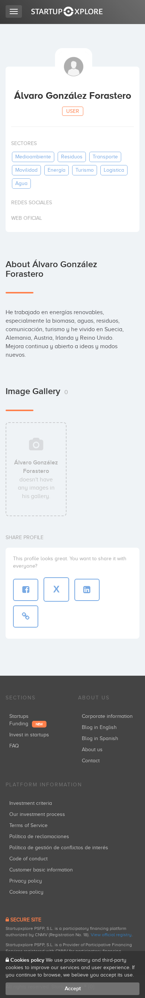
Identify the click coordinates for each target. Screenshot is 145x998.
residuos (72, 156)
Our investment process (37, 814)
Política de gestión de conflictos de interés (58, 847)
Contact (91, 760)
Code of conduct (28, 858)
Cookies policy (26, 892)
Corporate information (107, 716)
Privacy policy (25, 881)
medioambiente (33, 156)
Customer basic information (41, 870)
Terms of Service (28, 825)
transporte (105, 156)
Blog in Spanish (100, 738)
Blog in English (99, 727)
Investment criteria (30, 803)
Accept (73, 988)
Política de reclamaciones (39, 836)
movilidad (26, 170)
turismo (84, 170)
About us (92, 749)
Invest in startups (29, 734)
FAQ (14, 746)
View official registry (111, 934)
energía (56, 170)
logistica (114, 170)
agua (21, 183)
